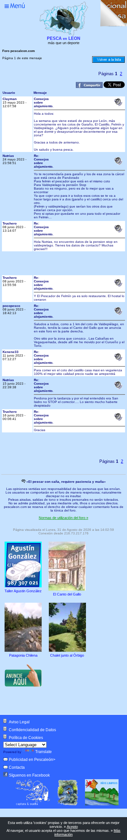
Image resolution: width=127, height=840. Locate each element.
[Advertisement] (72, 265)
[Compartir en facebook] (89, 87)
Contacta (17, 767)
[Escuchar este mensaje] (118, 105)
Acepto (72, 827)
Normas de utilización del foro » (63, 518)
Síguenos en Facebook (29, 775)
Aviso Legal (19, 722)
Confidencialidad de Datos (32, 730)
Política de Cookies (26, 737)
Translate (43, 751)
